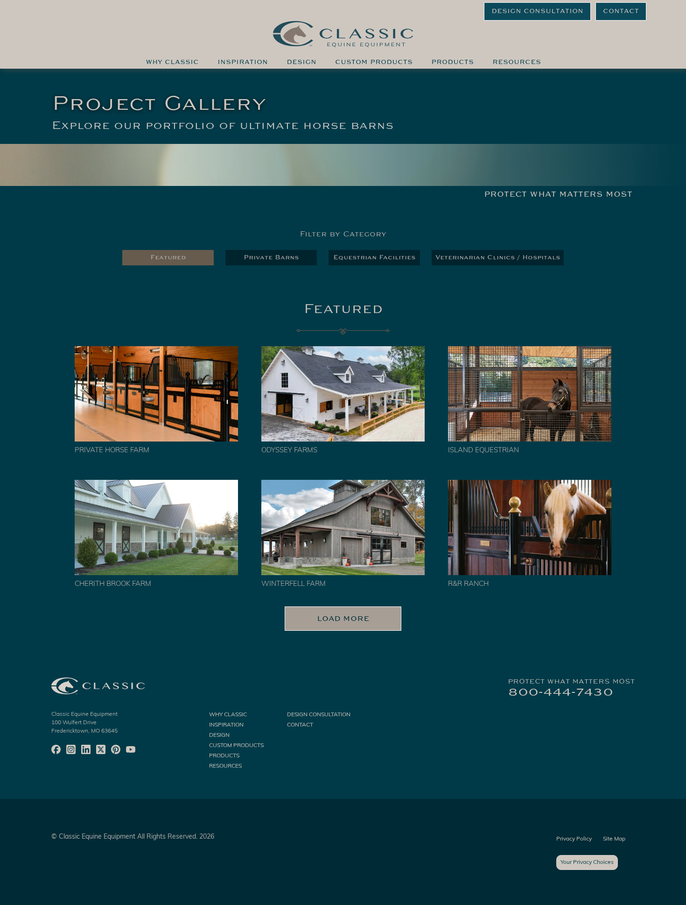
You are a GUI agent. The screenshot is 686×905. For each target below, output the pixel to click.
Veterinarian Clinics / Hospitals (497, 257)
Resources (516, 62)
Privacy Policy (574, 839)
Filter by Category (343, 234)
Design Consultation (537, 11)
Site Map (614, 839)
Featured (168, 257)
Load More (343, 618)
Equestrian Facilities (374, 257)
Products (452, 62)
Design (301, 62)
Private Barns (271, 257)
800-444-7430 (560, 692)
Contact (621, 11)
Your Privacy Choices (587, 862)
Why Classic (172, 62)
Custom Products (374, 62)
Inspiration (242, 62)
